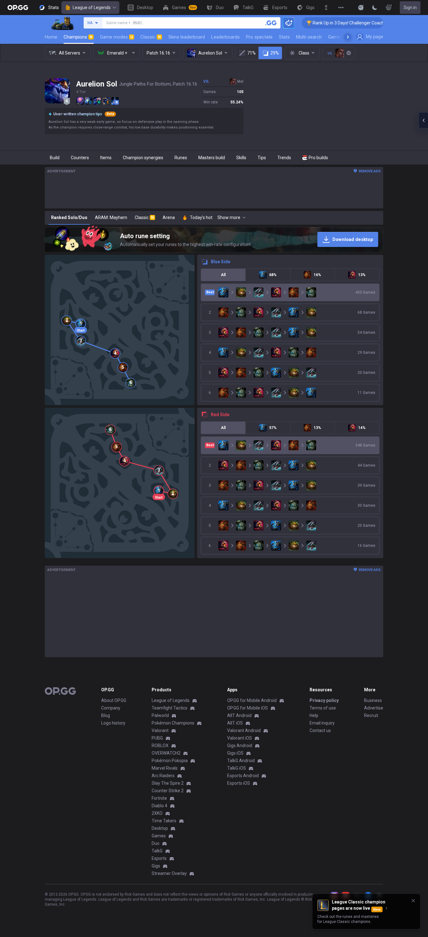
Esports (159, 858)
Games (159, 835)
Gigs (156, 865)
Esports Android (243, 775)
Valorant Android (244, 730)
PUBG (157, 738)
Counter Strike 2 (168, 790)
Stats (284, 37)
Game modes (116, 37)
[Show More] (361, 7)
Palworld (160, 715)
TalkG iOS (236, 768)
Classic (150, 37)
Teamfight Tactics (169, 707)
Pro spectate (259, 37)
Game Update (342, 37)
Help (314, 715)
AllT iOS (235, 722)
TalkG (157, 850)
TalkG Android (241, 760)
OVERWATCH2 (166, 753)
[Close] (413, 900)
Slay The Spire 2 (168, 783)
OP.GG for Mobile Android (252, 700)
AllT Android (239, 715)
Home (51, 37)
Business (373, 700)
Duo (155, 843)
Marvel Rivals (165, 768)
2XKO (157, 813)
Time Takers (164, 820)
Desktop (160, 828)
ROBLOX (160, 745)
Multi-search (309, 37)
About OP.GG (113, 700)
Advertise (373, 707)
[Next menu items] (347, 37)
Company (110, 707)
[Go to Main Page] (18, 7)
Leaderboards (225, 37)
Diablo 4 (159, 805)
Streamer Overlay (169, 873)
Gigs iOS (235, 753)
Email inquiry (322, 722)
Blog (105, 715)
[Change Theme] (374, 7)
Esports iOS (238, 783)
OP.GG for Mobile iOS (247, 707)
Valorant (160, 730)
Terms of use (323, 707)
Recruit (371, 715)
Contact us (320, 730)
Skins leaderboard (186, 37)
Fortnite (159, 798)
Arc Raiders (163, 775)
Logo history (113, 722)
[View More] (341, 7)
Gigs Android (239, 745)
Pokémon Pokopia (170, 760)
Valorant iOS (239, 738)
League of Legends (92, 7)
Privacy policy (324, 700)
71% (251, 52)
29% (274, 52)
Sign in (410, 7)
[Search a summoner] (271, 23)
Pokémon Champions (173, 722)
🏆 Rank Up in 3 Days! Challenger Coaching (326, 22)
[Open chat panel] (423, 120)
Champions (78, 37)
